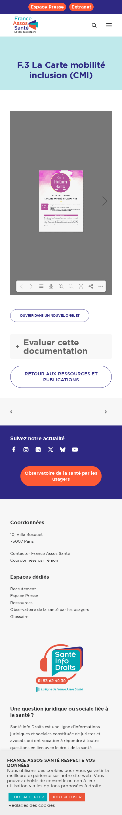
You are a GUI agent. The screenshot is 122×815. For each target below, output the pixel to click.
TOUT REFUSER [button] (66, 797)
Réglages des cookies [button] (32, 805)
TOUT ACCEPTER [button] (28, 797)
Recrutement (23, 589)
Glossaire (19, 616)
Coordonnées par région (34, 560)
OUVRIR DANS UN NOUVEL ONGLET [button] (49, 315)
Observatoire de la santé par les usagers (49, 609)
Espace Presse (47, 7)
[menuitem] (47, 7)
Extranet (81, 7)
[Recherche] (92, 25)
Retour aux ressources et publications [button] (62, 377)
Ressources (21, 602)
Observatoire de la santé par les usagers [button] (61, 476)
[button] (109, 25)
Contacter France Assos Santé (40, 553)
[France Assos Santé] (25, 25)
